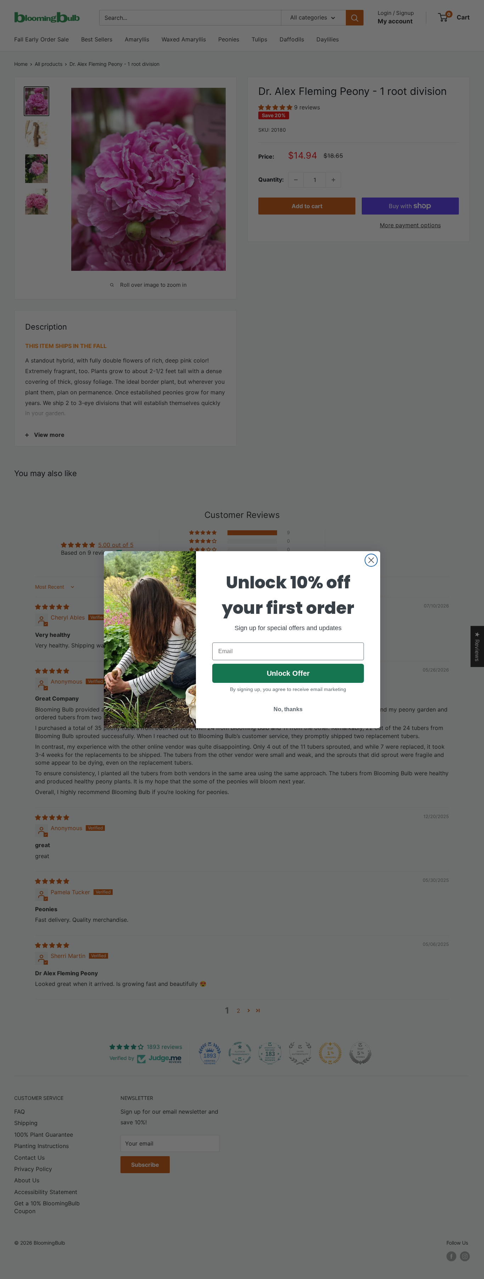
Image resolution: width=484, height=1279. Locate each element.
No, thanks (288, 709)
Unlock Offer (288, 673)
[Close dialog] (371, 560)
